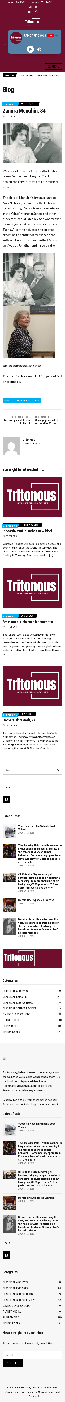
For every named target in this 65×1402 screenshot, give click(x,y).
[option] (41, 75)
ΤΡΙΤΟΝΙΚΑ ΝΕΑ (12, 1032)
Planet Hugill (12, 1020)
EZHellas (42, 1392)
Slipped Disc (10, 104)
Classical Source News (18, 1002)
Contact (32, 6)
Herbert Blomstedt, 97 (19, 720)
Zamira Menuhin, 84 (28, 376)
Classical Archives (15, 991)
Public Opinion (15, 1387)
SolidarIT (34, 1396)
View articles (30, 443)
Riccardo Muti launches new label (27, 531)
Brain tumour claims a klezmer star (28, 622)
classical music (23, 400)
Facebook (29, 12)
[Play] (30, 49)
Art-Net (21, 1392)
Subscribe (12, 1363)
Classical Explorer (15, 996)
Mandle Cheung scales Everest (36, 75)
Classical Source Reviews (19, 1008)
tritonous (11, 116)
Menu (55, 66)
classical (8, 400)
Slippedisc (13, 382)
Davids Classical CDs (16, 1014)
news (36, 400)
